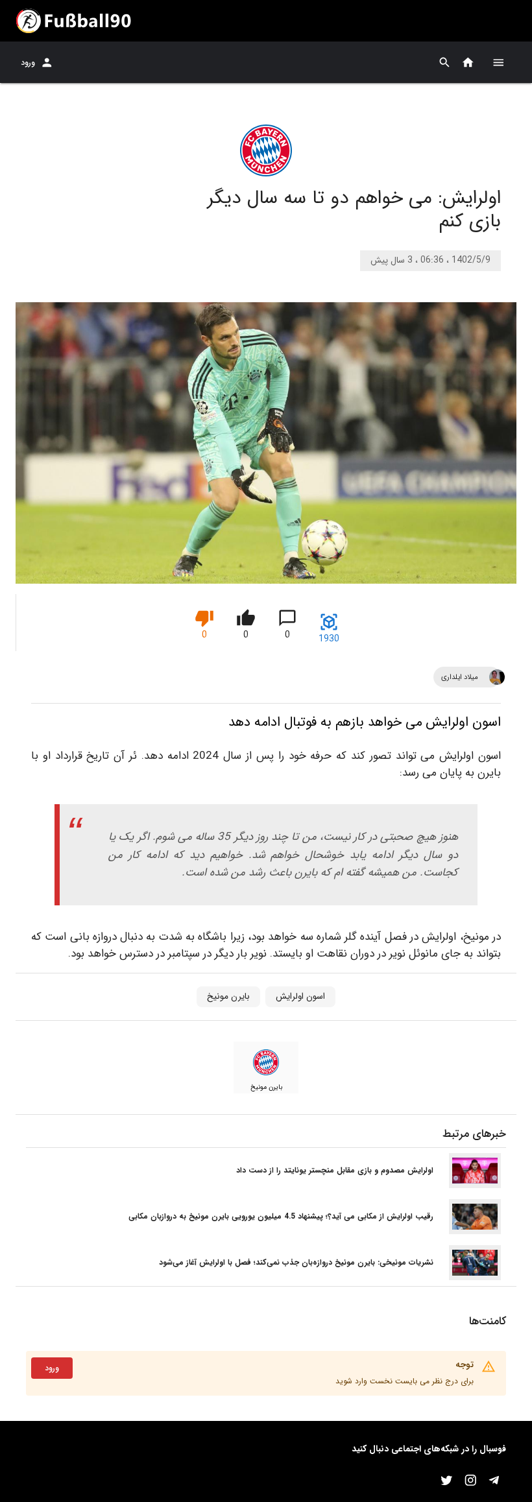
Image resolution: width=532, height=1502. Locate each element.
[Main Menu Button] (498, 62)
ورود (28, 62)
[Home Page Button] (468, 63)
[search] (445, 63)
